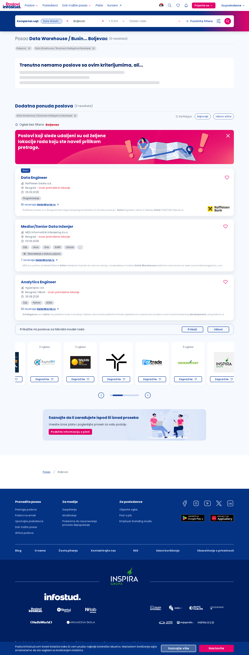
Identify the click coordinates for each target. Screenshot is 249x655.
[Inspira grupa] (214, 363)
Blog (18, 550)
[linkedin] (230, 504)
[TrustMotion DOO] (106, 363)
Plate (99, 5)
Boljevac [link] (63, 472)
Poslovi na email (25, 515)
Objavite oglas (128, 509)
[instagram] (196, 504)
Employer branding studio (135, 521)
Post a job (125, 515)
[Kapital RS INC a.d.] (34, 363)
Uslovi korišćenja (167, 550)
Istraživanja (69, 515)
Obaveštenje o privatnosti (215, 550)
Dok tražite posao (26, 527)
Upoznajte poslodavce (29, 521)
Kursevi (112, 5)
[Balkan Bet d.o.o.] (70, 363)
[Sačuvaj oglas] (226, 177)
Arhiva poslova (24, 533)
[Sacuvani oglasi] (178, 5)
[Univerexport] (178, 363)
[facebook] (184, 504)
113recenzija (38, 309)
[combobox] (41, 21)
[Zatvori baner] (228, 136)
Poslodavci (50, 5)
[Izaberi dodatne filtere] (218, 21)
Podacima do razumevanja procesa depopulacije (79, 523)
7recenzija (37, 260)
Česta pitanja (68, 550)
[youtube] (207, 504)
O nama (40, 550)
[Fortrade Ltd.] (142, 363)
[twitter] (219, 504)
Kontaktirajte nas (103, 550)
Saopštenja (69, 509)
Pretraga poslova (26, 509)
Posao (46, 472)
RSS (135, 550)
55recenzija (38, 204)
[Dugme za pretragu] (227, 21)
